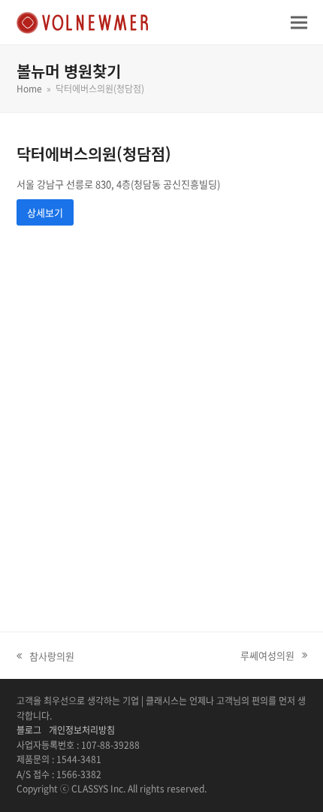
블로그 (29, 730)
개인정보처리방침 (82, 730)
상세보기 (45, 212)
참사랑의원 (45, 656)
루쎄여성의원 (267, 655)
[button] (299, 22)
